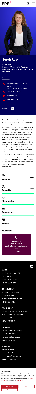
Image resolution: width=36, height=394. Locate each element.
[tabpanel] (18, 92)
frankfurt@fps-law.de (11, 318)
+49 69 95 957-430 (14, 92)
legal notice (20, 380)
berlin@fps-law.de (9, 279)
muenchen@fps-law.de (11, 356)
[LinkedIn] (31, 266)
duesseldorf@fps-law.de (12, 299)
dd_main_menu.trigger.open (33, 3)
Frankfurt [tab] (6, 78)
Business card (12, 99)
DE (28, 3)
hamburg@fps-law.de (11, 337)
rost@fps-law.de (13, 96)
